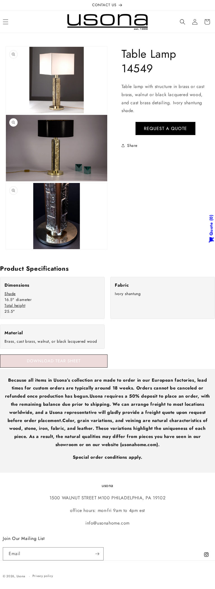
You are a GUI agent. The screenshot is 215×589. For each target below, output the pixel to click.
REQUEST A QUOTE (165, 128)
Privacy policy (42, 576)
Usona (21, 576)
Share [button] (132, 145)
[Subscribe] (97, 553)
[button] (182, 22)
